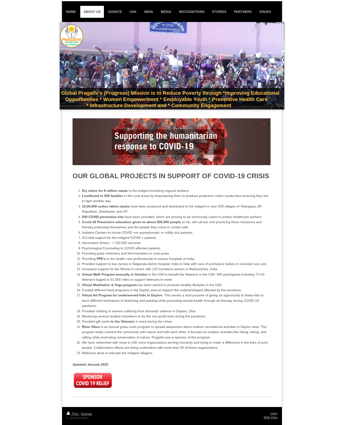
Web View (270, 417)
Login (273, 413)
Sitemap (86, 414)
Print (75, 414)
